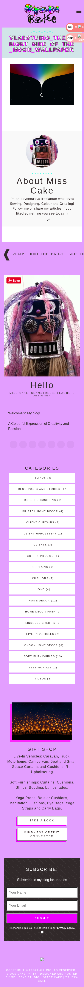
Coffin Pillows (40, 556)
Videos (40, 678)
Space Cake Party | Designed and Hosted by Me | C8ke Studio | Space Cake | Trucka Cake (42, 977)
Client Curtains (40, 522)
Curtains (40, 567)
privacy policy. (66, 928)
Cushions (40, 578)
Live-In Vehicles (40, 634)
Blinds (40, 477)
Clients (40, 544)
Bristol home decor (40, 511)
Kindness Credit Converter (42, 834)
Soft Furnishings (39, 656)
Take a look (42, 820)
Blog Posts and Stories (39, 489)
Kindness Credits (40, 623)
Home (40, 589)
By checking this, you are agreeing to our (42, 928)
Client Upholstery (40, 533)
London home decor (40, 645)
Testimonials (40, 667)
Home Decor (39, 600)
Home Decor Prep (40, 611)
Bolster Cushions (40, 500)
